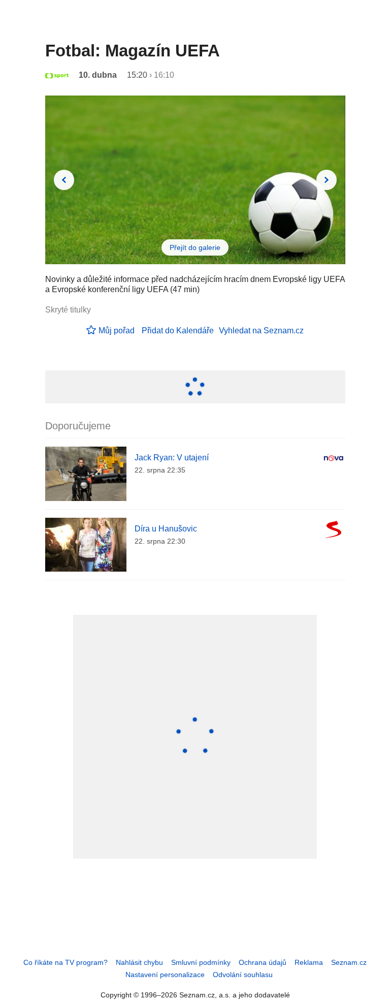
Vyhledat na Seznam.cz (261, 330)
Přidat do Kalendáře (178, 330)
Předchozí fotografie (64, 180)
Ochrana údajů (262, 962)
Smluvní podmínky (201, 962)
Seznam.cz (349, 962)
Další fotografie (326, 180)
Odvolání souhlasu (243, 974)
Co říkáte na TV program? (65, 962)
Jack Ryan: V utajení (172, 457)
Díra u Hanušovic (166, 528)
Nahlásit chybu (139, 962)
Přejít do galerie (195, 247)
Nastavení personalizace (165, 974)
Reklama (309, 962)
